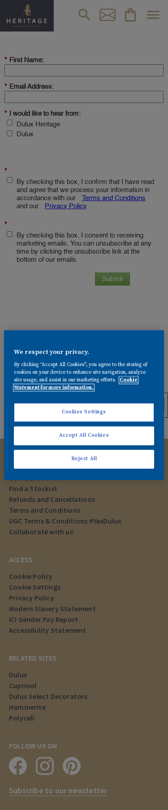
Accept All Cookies (84, 435)
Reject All (84, 459)
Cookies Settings (84, 412)
